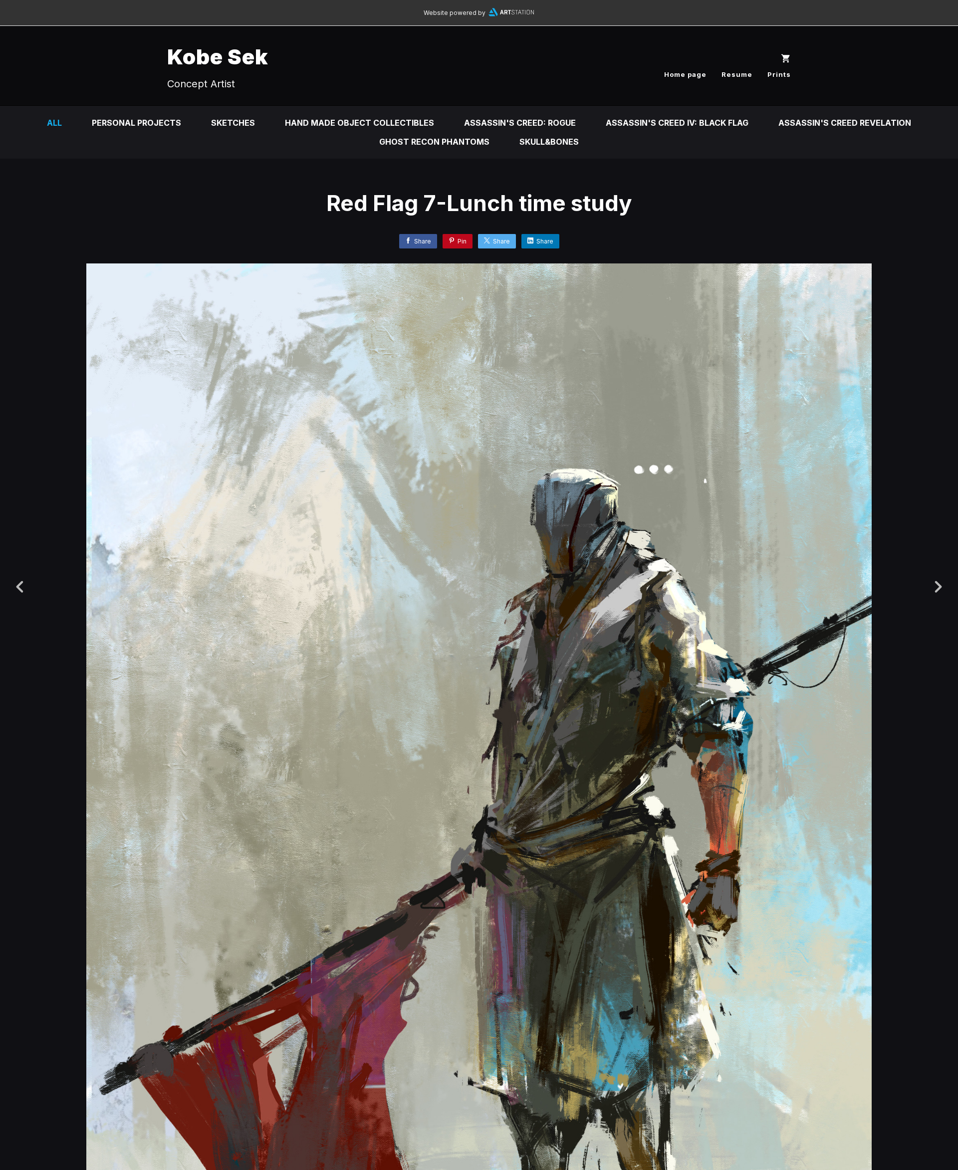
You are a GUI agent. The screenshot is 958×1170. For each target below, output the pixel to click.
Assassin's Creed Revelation (844, 123)
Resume (736, 74)
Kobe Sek (217, 56)
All (54, 123)
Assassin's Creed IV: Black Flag (677, 123)
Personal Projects (136, 123)
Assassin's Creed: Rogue (520, 123)
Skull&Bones (549, 142)
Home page (685, 74)
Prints (779, 74)
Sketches (233, 123)
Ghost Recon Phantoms (434, 142)
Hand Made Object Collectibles (359, 123)
